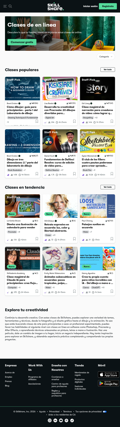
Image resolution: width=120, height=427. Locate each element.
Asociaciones (34, 384)
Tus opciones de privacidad (88, 411)
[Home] (56, 6)
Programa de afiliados (34, 378)
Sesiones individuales (80, 387)
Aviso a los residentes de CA (61, 415)
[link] (22, 101)
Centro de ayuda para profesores (60, 385)
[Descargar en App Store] (106, 374)
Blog (7, 386)
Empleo (8, 377)
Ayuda (42, 411)
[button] (5, 6)
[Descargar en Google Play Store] (106, 383)
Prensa (8, 381)
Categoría (104, 56)
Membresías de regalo (82, 373)
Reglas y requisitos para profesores (59, 393)
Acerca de (10, 372)
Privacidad (54, 411)
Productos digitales (80, 380)
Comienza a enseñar (57, 378)
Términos (67, 411)
